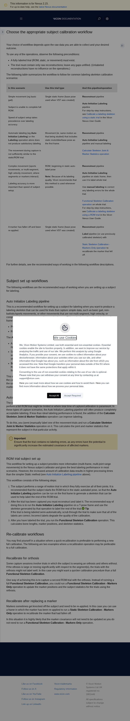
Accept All (54, 395)
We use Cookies (65, 337)
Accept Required (72, 395)
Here (21, 383)
